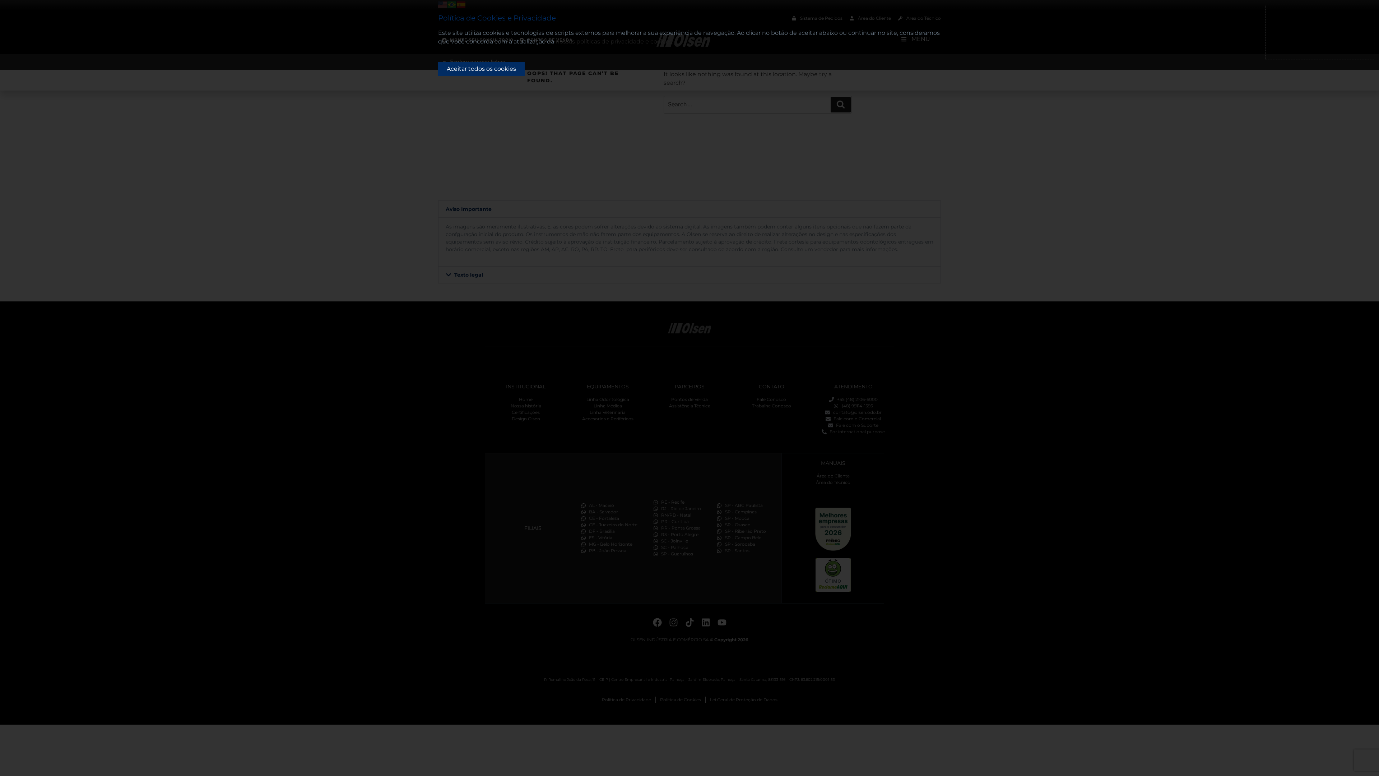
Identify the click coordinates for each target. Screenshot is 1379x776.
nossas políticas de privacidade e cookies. (614, 41)
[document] (689, 388)
